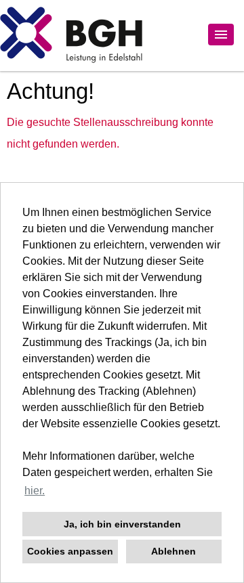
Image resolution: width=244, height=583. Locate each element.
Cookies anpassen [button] (70, 551)
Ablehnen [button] (173, 551)
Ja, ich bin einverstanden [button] (122, 524)
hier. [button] (34, 490)
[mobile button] (221, 34)
